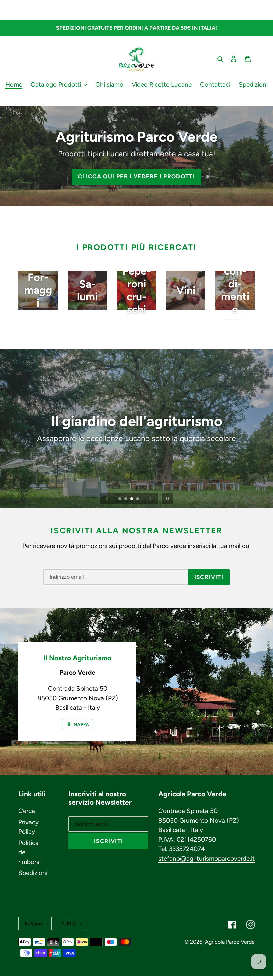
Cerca (26, 811)
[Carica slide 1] (120, 499)
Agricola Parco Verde (230, 942)
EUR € (68, 923)
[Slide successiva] (150, 498)
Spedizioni (32, 873)
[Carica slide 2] (126, 499)
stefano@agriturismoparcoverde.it (206, 858)
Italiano (33, 923)
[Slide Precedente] (107, 498)
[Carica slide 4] (138, 499)
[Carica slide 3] (132, 499)
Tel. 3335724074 (181, 849)
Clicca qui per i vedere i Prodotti (136, 176)
